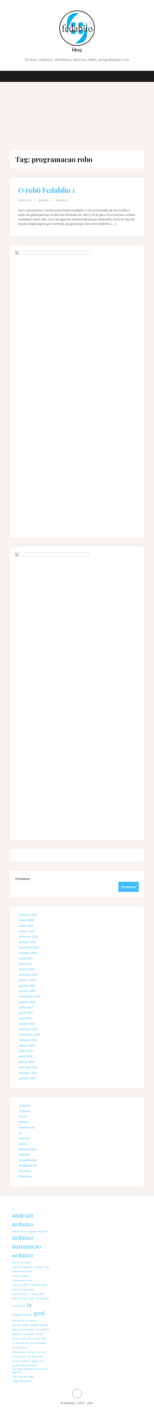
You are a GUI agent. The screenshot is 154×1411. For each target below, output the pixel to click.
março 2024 (27, 931)
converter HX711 (20, 1294)
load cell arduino (20, 1325)
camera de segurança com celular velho (31, 1267)
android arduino (22, 1220)
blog (77, 49)
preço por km (18, 1338)
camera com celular (21, 1262)
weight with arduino (21, 1381)
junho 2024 (26, 920)
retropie (42, 1352)
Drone (23, 1116)
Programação (28, 1160)
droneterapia (42, 1298)
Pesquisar (22, 878)
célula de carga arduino (23, 1298)
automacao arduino (26, 1251)
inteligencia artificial (21, 1314)
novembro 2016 (29, 1034)
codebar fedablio (20, 1276)
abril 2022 (25, 964)
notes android (43, 1329)
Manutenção (27, 1149)
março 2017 (27, 1023)
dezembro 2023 (29, 947)
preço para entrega (34, 1334)
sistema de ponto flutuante (25, 1365)
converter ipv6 (37, 1294)
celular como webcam (22, 1271)
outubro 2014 (28, 1072)
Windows (25, 1176)
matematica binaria (39, 1325)
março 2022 (27, 969)
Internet (24, 1138)
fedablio (43, 200)
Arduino (24, 1111)
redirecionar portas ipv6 (24, 1352)
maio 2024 (26, 925)
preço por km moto (36, 1338)
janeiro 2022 (27, 980)
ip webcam (31, 1320)
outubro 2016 (28, 1040)
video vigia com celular (23, 1376)
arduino (22, 1237)
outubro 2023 (28, 953)
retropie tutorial (35, 1356)
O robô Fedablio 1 (46, 190)
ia (29, 1304)
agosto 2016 (27, 1045)
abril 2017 (25, 1018)
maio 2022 (26, 958)
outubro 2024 (28, 915)
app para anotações (38, 1231)
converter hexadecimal (23, 1289)
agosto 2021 (27, 985)
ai (13, 1209)
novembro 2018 (29, 996)
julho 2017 (26, 1007)
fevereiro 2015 (28, 1067)
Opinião (24, 1154)
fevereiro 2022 (28, 974)
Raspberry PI (27, 1165)
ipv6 (39, 1313)
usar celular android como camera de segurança (30, 1370)
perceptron (17, 1334)
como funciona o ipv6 (22, 1280)
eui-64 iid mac (18, 1306)
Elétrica (24, 1122)
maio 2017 (26, 1013)
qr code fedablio (38, 1343)
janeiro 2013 (27, 1078)
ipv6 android (18, 1320)
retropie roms (19, 1356)
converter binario (39, 1285)
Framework (27, 1127)
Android (24, 1105)
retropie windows (20, 1361)
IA (20, 1133)
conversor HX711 (20, 1285)
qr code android (20, 1343)
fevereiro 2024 (28, 936)
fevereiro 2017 (28, 1029)
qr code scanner (20, 1347)
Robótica (62, 200)
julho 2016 (26, 1051)
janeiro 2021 (27, 991)
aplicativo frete (19, 1231)
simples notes (37, 1361)
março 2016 (27, 1062)
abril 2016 (25, 1056)
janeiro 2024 (27, 942)
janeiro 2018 (27, 1002)
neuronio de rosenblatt (23, 1329)
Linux (23, 1143)
